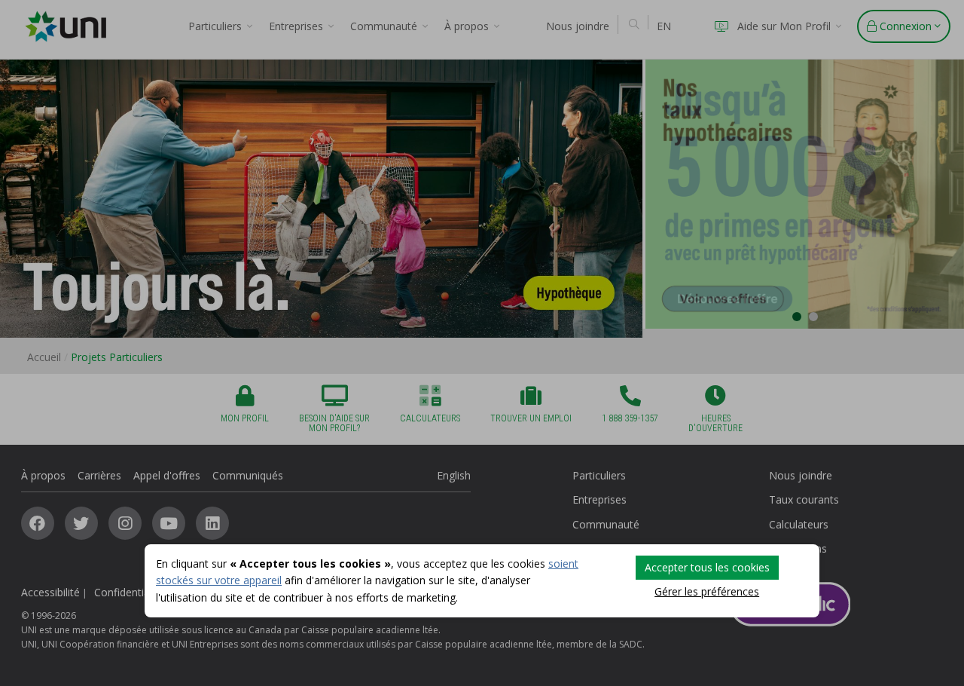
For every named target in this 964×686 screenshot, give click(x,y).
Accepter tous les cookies (707, 567)
